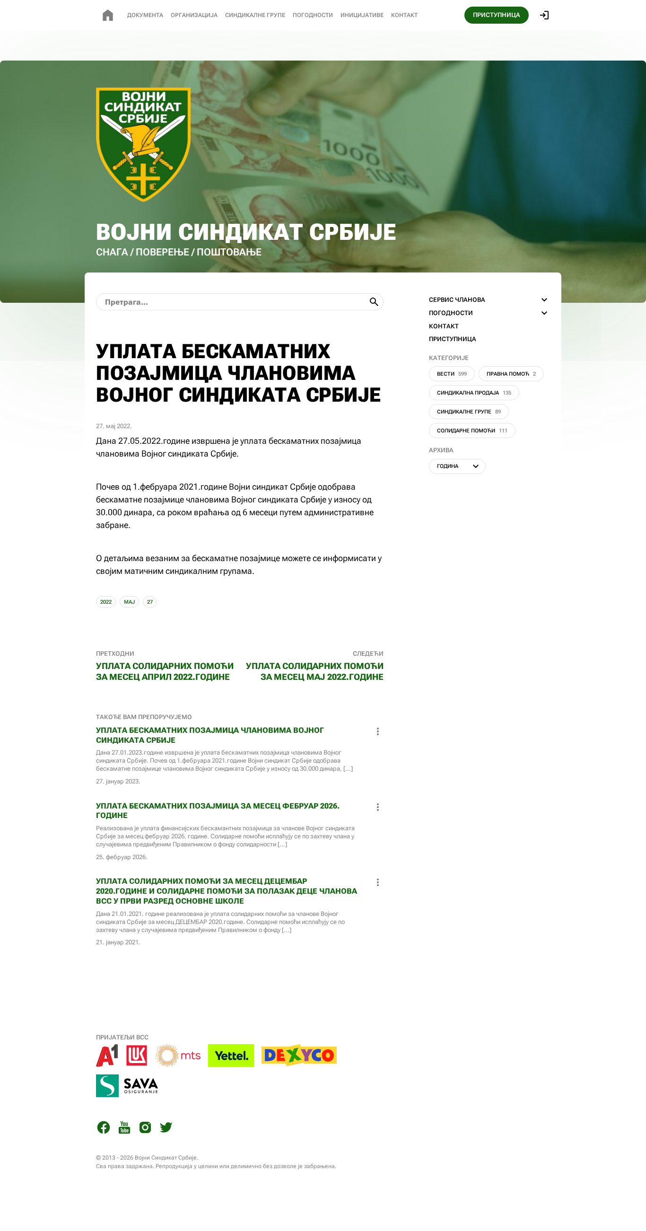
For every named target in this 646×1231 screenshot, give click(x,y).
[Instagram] (145, 1129)
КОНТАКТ (444, 326)
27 (150, 602)
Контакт (404, 15)
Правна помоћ (511, 374)
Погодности (313, 15)
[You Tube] (124, 1129)
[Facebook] (103, 1129)
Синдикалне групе (469, 412)
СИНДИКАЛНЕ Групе (255, 15)
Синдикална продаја (474, 393)
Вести (452, 374)
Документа (145, 15)
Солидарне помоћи (472, 431)
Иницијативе (362, 15)
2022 (106, 602)
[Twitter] (166, 1129)
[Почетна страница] (108, 15)
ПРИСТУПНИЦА (496, 14)
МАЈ (129, 602)
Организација (194, 15)
